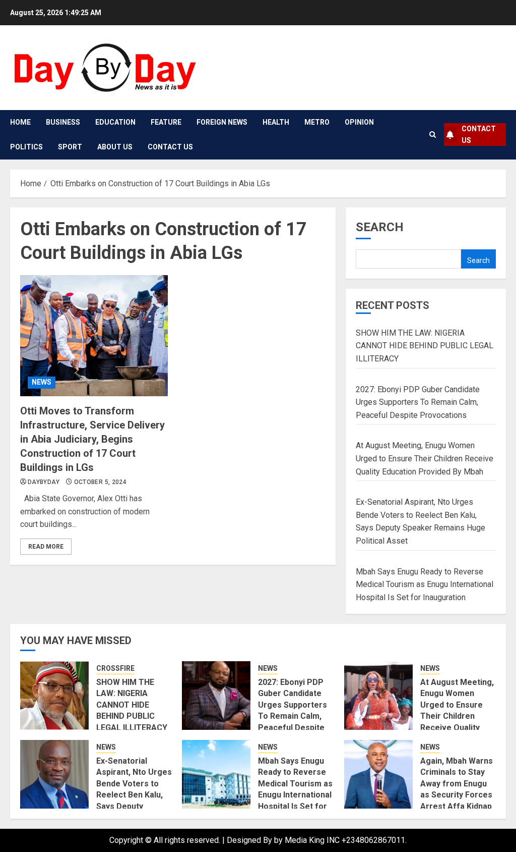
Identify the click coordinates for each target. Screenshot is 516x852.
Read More (45, 546)
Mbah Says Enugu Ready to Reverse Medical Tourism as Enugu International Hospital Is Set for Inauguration (424, 584)
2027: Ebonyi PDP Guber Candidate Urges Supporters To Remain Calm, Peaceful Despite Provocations (418, 402)
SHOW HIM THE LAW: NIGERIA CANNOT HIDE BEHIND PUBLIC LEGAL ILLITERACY (424, 345)
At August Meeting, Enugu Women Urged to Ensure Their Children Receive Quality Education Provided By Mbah (424, 458)
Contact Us (170, 147)
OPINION (359, 122)
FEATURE (166, 122)
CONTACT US (479, 134)
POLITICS (26, 147)
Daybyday (43, 482)
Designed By (250, 840)
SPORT (70, 147)
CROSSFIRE (115, 668)
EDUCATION (115, 122)
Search (380, 227)
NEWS (41, 382)
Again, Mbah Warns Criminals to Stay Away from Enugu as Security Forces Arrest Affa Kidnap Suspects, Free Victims (456, 794)
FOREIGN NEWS (222, 122)
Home (20, 122)
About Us (115, 147)
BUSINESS (63, 122)
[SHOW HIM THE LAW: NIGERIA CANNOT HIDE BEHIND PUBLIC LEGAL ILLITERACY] (54, 695)
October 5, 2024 (100, 482)
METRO (317, 122)
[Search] (432, 134)
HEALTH (276, 122)
